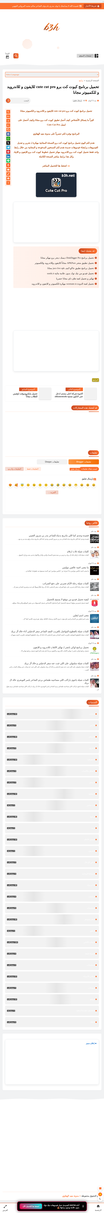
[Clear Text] (8, 100)
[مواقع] (52, 999)
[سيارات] (52, 897)
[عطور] (52, 931)
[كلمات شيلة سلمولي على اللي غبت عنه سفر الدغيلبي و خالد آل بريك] (94, 666)
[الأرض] (52, 725)
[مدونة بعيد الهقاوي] (52, 28)
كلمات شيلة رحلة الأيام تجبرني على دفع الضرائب (65, 583)
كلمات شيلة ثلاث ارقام (78, 551)
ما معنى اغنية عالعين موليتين (75, 567)
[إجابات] (52, 714)
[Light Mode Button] (100, 1194)
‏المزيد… (52, 492)
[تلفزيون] (52, 851)
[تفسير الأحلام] (52, 839)
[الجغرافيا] (52, 760)
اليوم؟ (7, 54)
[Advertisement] (56, 222)
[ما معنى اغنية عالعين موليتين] (94, 570)
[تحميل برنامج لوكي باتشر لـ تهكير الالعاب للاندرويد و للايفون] (94, 650)
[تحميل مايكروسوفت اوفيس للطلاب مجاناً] (45, 394)
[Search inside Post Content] (8, 112)
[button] (8, 134)
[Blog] (8, 174)
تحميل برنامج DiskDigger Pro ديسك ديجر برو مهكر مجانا (67, 258)
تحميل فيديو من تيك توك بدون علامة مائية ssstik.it (70, 273)
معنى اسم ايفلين (81, 615)
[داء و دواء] (52, 885)
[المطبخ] (52, 794)
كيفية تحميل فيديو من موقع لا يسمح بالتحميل (68, 599)
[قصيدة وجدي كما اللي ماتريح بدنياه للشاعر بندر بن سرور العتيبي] (94, 538)
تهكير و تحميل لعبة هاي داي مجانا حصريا (75, 278)
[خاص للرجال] (52, 862)
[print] (8, 179)
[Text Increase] (8, 116)
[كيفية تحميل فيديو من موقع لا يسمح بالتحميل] (94, 602)
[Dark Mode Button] (100, 1198)
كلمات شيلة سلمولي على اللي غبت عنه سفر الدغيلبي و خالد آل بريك (56, 663)
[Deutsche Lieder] (52, 1011)
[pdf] (52, 1022)
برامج (81, 80)
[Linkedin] (8, 156)
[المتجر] (52, 782)
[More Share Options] (8, 183)
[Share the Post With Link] (8, 130)
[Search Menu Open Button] (16, 55)
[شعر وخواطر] (52, 919)
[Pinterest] (8, 152)
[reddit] (8, 165)
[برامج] (52, 817)
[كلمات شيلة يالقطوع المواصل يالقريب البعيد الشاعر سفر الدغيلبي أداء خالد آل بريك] (94, 634)
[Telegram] (8, 147)
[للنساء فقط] (52, 954)
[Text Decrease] (8, 125)
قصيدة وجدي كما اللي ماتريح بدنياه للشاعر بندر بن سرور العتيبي (59, 535)
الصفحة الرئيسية (92, 80)
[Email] (8, 170)
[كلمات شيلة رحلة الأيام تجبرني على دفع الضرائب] (94, 586)
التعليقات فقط (32, 469)
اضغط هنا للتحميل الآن (31, 1206)
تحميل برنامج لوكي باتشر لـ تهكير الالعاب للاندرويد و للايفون (61, 647)
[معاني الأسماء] (52, 976)
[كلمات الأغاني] (52, 942)
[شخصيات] (52, 908)
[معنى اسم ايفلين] (94, 618)
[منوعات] (52, 988)
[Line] (8, 161)
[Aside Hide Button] (100, 1188)
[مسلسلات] (52, 965)
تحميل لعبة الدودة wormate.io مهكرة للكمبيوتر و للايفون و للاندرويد (63, 284)
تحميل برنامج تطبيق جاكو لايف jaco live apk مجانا (70, 268)
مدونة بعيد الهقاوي (70, 1196)
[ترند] (52, 828)
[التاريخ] (52, 748)
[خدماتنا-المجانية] (52, 874)
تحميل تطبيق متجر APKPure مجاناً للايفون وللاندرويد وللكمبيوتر (64, 263)
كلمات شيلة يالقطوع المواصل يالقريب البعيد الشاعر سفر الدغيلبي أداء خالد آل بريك (50, 631)
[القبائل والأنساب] (52, 771)
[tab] (83, 461)
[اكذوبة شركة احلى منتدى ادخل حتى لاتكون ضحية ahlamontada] (90, 394)
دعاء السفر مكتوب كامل (68, 6)
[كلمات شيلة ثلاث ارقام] (94, 554)
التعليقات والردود (14, 469)
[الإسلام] (52, 737)
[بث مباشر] (52, 805)
